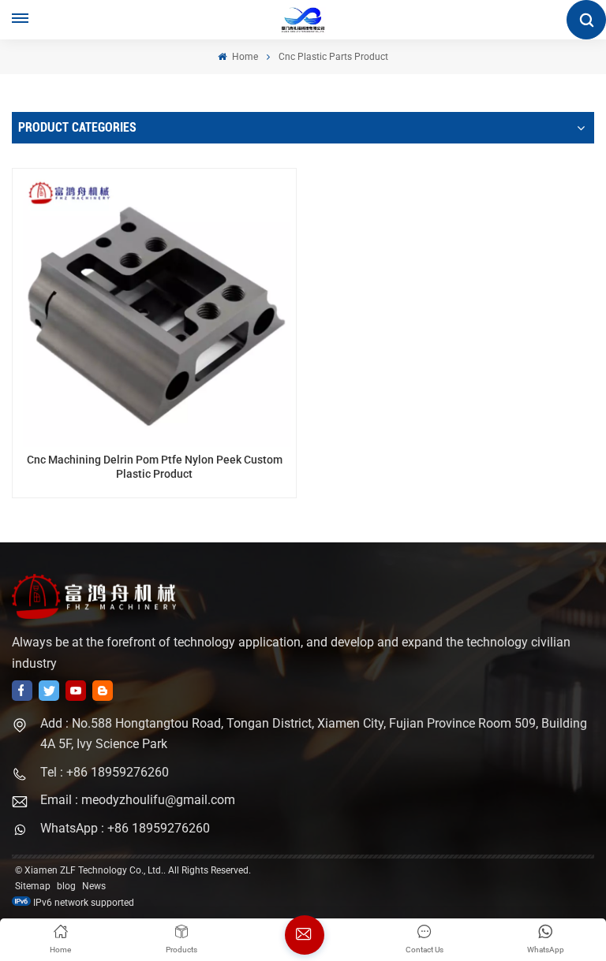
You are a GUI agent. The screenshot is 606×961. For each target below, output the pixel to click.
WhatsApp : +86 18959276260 (125, 828)
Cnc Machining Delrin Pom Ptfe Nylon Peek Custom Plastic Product (154, 467)
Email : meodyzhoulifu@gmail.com (137, 799)
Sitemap (32, 886)
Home (243, 56)
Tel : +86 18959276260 (104, 772)
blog (66, 886)
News (94, 886)
